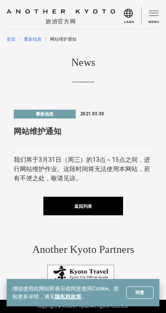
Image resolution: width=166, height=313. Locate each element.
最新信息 (33, 39)
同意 (139, 292)
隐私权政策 (68, 297)
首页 (11, 39)
